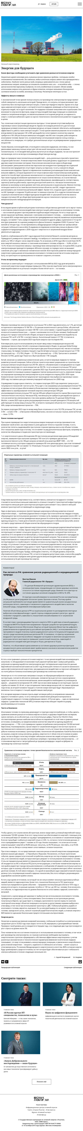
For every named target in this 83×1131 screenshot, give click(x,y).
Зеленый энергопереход (10, 64)
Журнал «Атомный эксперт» (41, 1112)
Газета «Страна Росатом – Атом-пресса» (41, 1110)
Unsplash (78, 957)
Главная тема (9, 1010)
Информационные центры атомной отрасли (41, 1107)
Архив (54, 4)
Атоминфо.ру (41, 1115)
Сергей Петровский (63, 957)
